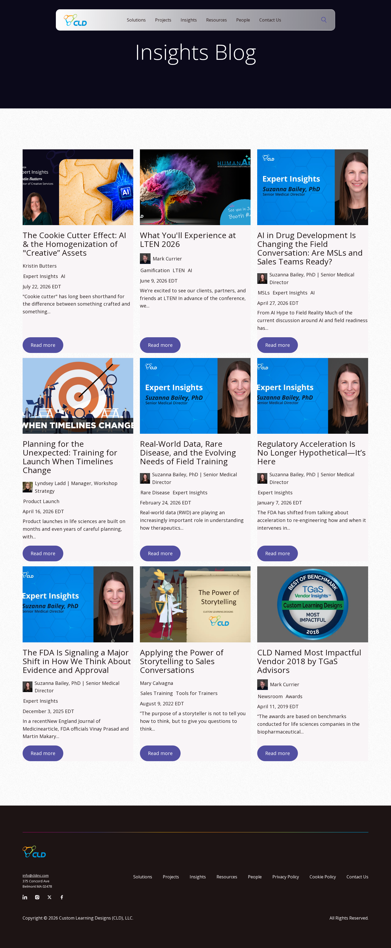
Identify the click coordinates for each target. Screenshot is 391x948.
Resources (216, 20)
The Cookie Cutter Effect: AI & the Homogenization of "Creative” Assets (74, 244)
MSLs (264, 292)
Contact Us (270, 20)
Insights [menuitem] (198, 877)
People (243, 20)
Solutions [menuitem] (142, 877)
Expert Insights (40, 276)
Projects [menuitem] (171, 877)
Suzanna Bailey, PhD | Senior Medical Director (311, 278)
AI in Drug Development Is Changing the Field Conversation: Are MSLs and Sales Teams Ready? (310, 248)
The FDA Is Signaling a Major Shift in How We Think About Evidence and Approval (77, 661)
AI (63, 276)
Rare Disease (155, 492)
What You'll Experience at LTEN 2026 (188, 239)
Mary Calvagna (156, 683)
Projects (163, 20)
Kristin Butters (40, 266)
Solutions (136, 20)
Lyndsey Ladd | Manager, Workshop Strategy (76, 487)
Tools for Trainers (197, 693)
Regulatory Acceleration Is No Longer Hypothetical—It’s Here (311, 452)
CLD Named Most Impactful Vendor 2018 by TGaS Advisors (309, 661)
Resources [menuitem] (227, 877)
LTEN (179, 270)
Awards (294, 696)
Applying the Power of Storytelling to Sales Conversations (181, 661)
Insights (189, 20)
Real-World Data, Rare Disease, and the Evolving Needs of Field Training (188, 452)
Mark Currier (167, 258)
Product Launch (41, 501)
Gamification (155, 270)
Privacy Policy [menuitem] (285, 877)
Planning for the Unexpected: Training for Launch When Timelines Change (70, 456)
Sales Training (156, 693)
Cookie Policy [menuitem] (323, 877)
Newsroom (270, 696)
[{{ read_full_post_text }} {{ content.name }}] (195, 187)
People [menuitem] (255, 877)
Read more (43, 345)
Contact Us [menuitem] (357, 877)
